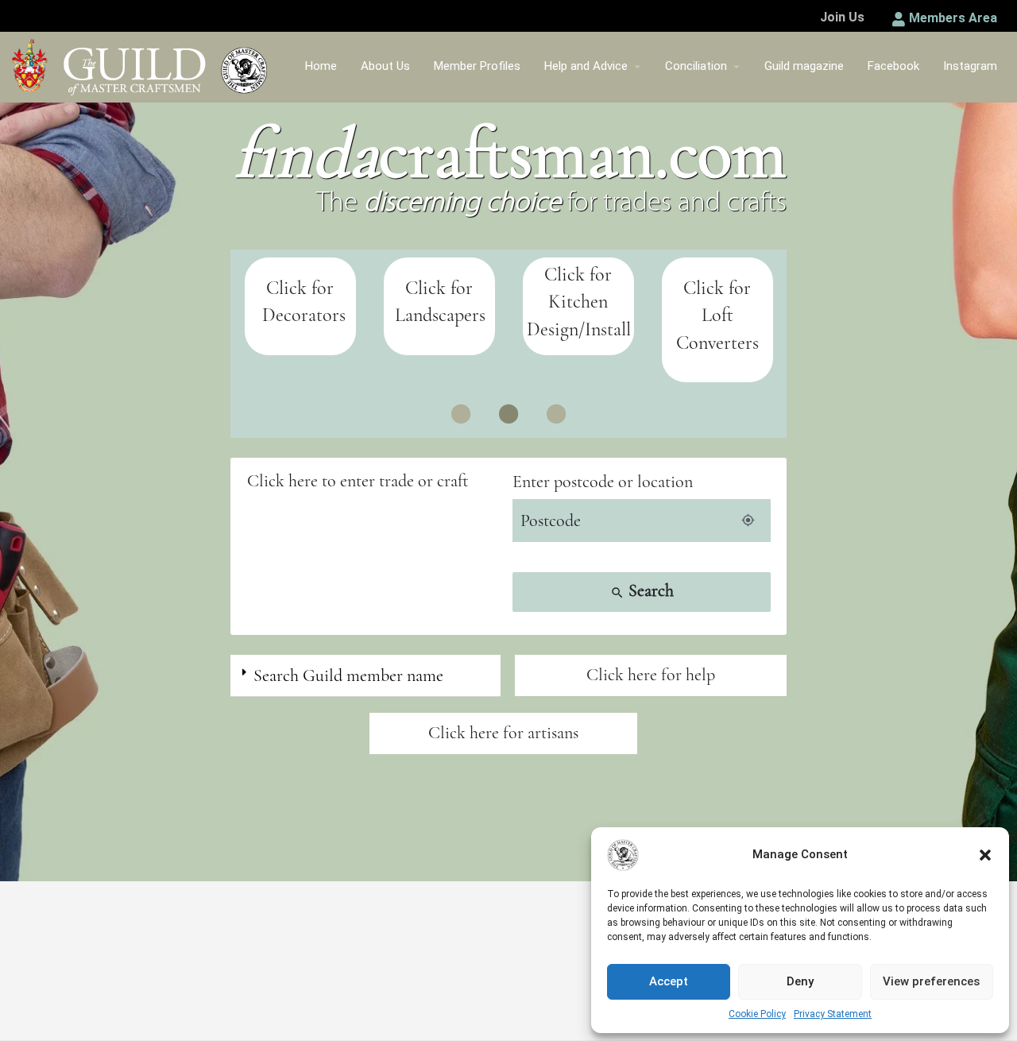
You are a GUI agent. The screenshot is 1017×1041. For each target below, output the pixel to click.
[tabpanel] (299, 306)
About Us (385, 66)
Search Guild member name (348, 675)
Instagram (970, 66)
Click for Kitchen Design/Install (579, 302)
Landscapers (440, 315)
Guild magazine (804, 66)
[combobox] (375, 481)
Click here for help (650, 674)
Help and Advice (586, 66)
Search (642, 590)
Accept (668, 981)
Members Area (953, 17)
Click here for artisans (503, 732)
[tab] (365, 676)
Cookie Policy (757, 1014)
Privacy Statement (833, 1014)
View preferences (931, 981)
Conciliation (696, 66)
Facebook (893, 66)
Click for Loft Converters (717, 315)
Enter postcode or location (602, 481)
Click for (439, 288)
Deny (800, 981)
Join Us (842, 17)
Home (321, 66)
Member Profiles (477, 66)
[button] (985, 855)
